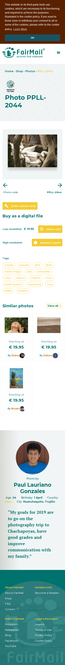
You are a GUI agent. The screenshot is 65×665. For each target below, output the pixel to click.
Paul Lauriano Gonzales (32, 488)
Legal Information (46, 618)
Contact (10, 609)
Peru (49, 278)
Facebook (11, 640)
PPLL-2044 (45, 71)
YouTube (10, 646)
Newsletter (12, 629)
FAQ (8, 603)
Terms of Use (43, 629)
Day (29, 271)
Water (8, 290)
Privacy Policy (43, 635)
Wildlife (23, 290)
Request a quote (47, 243)
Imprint (39, 624)
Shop (19, 71)
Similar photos (17, 305)
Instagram (11, 624)
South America (13, 284)
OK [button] (32, 37)
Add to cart (50, 229)
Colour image (12, 271)
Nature (20, 278)
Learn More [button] (20, 29)
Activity (8, 265)
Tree (50, 284)
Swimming (34, 284)
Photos (30, 71)
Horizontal (44, 271)
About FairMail (14, 592)
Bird (37, 265)
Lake (7, 278)
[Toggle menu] (58, 52)
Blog (8, 635)
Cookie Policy (43, 640)
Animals (24, 265)
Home (9, 71)
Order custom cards (20, 206)
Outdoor (36, 278)
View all (53, 305)
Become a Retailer (47, 592)
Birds (49, 265)
